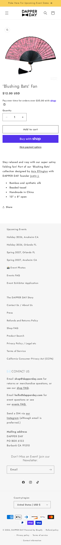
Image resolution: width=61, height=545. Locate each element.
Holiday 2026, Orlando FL (21, 244)
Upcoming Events (17, 229)
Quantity (7, 110)
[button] (7, 13)
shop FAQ (23, 388)
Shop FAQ (12, 328)
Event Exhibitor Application (22, 283)
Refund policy (52, 530)
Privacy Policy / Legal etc (21, 343)
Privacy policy (23, 535)
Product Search (15, 335)
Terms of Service (16, 351)
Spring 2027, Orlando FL (21, 252)
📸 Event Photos (16, 267)
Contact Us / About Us (20, 305)
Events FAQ (13, 275)
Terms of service (40, 535)
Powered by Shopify (33, 530)
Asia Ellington (39, 171)
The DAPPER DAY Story (20, 297)
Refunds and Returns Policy (22, 320)
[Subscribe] (50, 470)
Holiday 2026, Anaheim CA (22, 237)
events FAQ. (19, 404)
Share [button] (9, 207)
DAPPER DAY (17, 530)
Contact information (32, 540)
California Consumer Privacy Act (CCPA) (30, 358)
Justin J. (34, 176)
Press (10, 312)
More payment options (31, 147)
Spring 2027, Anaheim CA (22, 260)
